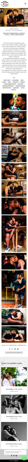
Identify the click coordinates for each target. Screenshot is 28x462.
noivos (22, 87)
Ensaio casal (7, 80)
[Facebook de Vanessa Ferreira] (11, 455)
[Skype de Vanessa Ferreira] (16, 455)
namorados (16, 87)
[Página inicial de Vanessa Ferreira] (5, 4)
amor (22, 80)
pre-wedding (15, 80)
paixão (4, 82)
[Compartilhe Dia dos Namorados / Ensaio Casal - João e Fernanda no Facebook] (9, 349)
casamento (15, 82)
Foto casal (20, 84)
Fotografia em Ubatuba (8, 85)
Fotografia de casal (20, 85)
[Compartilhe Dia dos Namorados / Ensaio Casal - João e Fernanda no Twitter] (15, 349)
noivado (14, 89)
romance (23, 82)
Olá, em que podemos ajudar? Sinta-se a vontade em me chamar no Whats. (13, 452)
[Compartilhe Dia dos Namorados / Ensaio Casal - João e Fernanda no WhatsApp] (12, 349)
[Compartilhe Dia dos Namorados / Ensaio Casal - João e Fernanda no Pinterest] (18, 349)
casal (9, 82)
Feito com (14, 460)
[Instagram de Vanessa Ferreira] (13, 455)
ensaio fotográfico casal (10, 84)
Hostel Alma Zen (7, 87)
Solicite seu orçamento (14, 352)
